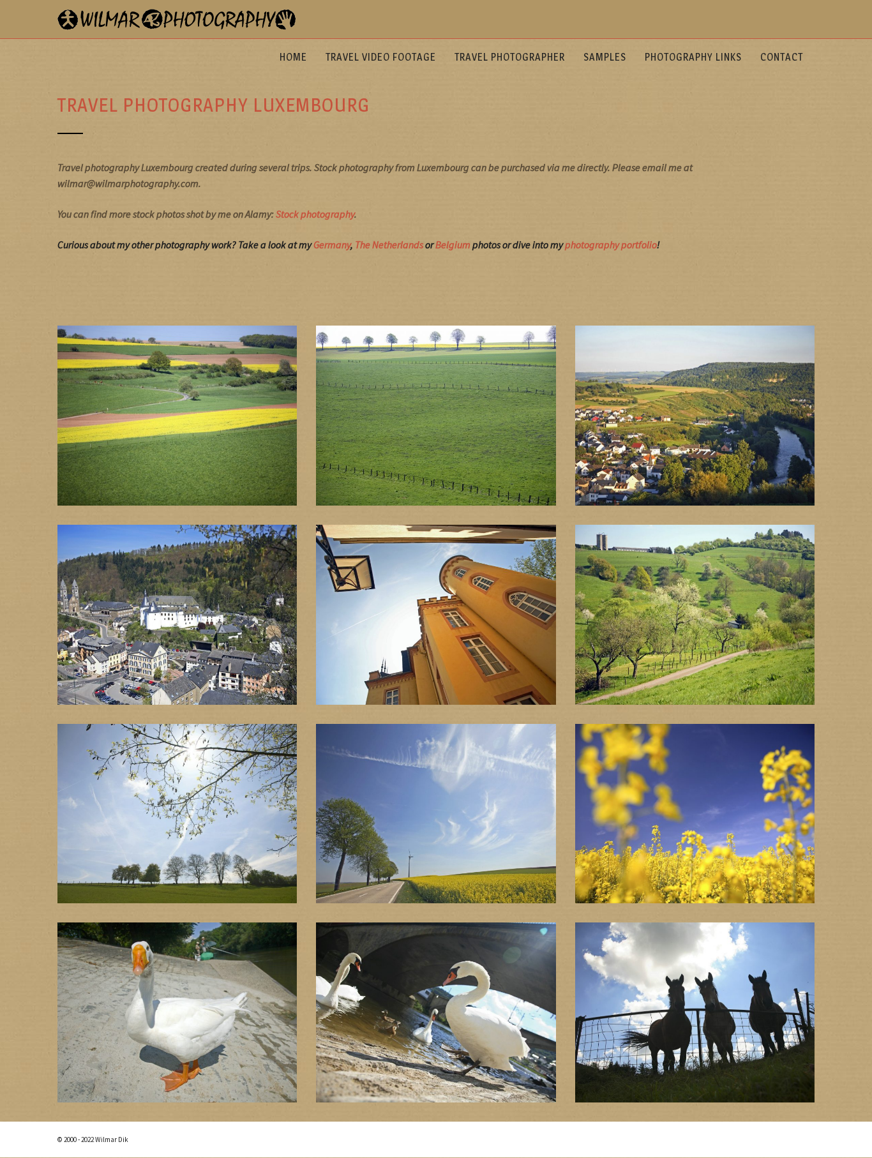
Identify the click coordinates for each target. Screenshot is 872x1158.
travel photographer (510, 57)
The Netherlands (389, 244)
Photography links (693, 57)
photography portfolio (611, 244)
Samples (604, 57)
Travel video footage (381, 57)
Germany (331, 244)
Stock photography (315, 213)
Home (293, 57)
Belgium (452, 244)
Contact (781, 57)
